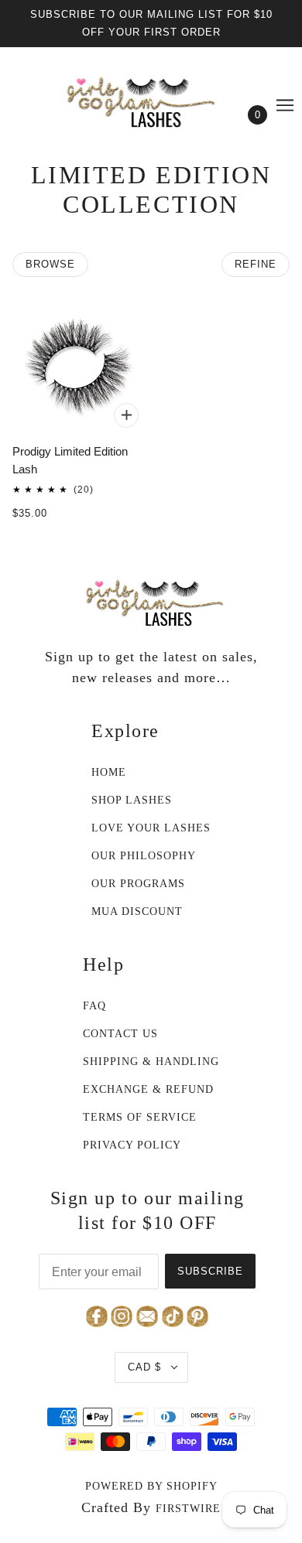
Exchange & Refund (148, 1089)
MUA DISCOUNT (137, 911)
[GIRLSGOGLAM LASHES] (151, 97)
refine (255, 264)
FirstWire (188, 1508)
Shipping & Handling (151, 1061)
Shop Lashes (131, 800)
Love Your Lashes (151, 828)
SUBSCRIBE (210, 1271)
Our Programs (138, 883)
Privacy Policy (132, 1145)
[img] (149, 1315)
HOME (108, 772)
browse (50, 264)
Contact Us (120, 1033)
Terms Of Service (140, 1117)
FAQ (94, 1006)
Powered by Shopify (151, 1486)
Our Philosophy (143, 856)
